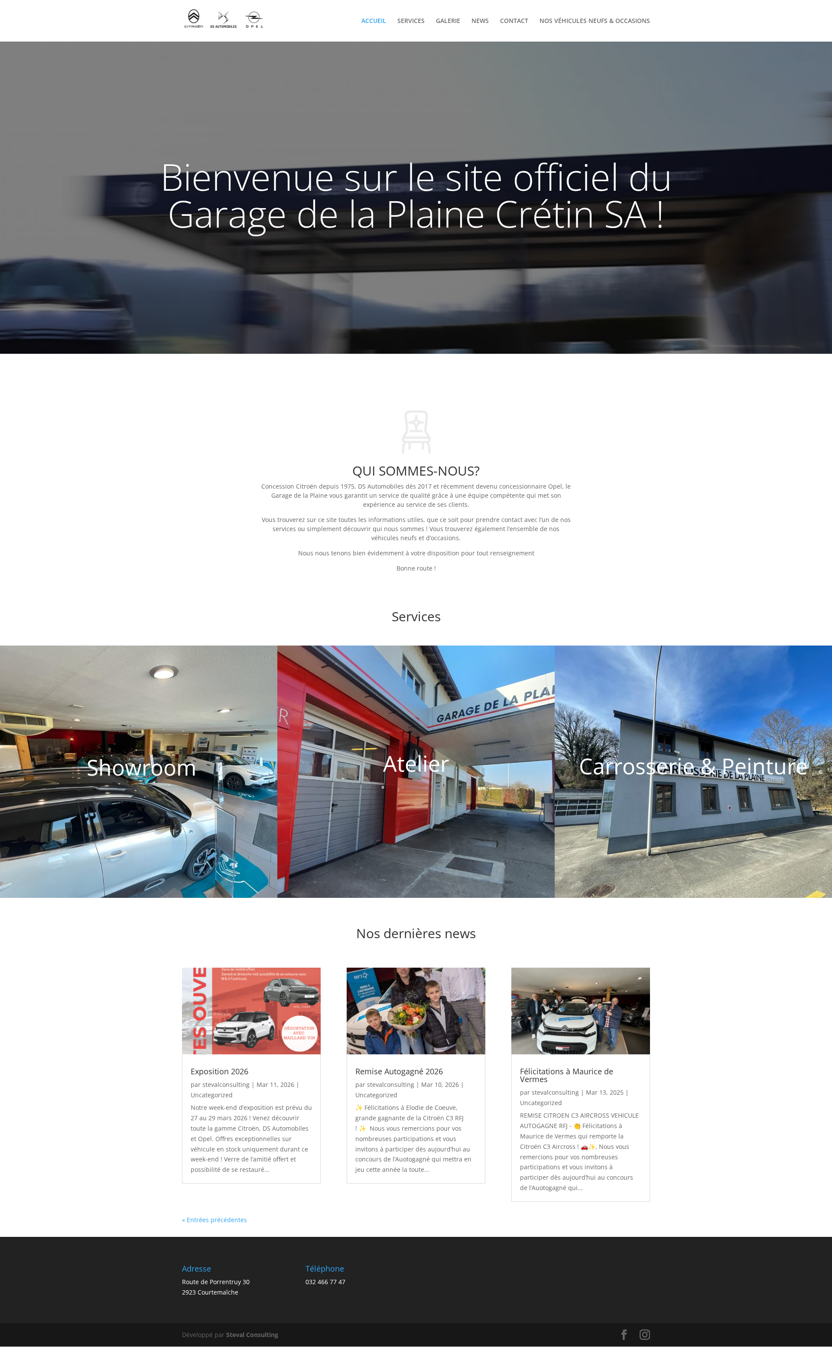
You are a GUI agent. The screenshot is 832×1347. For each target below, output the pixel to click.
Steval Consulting (252, 1335)
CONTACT (514, 21)
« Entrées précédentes (214, 1220)
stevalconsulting (226, 1084)
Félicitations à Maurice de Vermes (566, 1075)
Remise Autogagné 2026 (399, 1071)
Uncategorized (212, 1095)
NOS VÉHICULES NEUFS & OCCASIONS (595, 21)
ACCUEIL (373, 21)
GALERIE (448, 21)
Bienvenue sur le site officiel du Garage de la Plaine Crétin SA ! (416, 194)
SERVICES (411, 21)
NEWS (480, 21)
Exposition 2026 (219, 1071)
